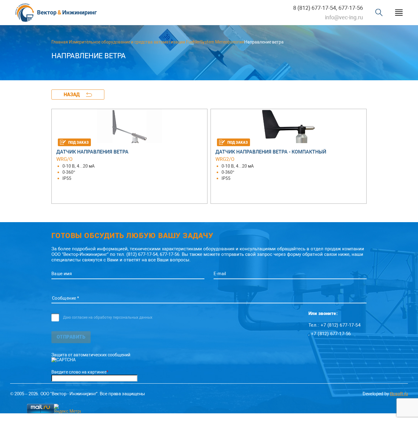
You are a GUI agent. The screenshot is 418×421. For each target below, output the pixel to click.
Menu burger (399, 13)
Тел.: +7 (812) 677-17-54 (334, 325)
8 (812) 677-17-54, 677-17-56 (328, 8)
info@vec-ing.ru (344, 17)
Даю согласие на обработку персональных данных (107, 317)
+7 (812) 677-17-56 (331, 333)
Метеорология (229, 42)
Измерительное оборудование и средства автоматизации (127, 42)
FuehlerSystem (200, 42)
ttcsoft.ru (399, 393)
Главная (59, 42)
